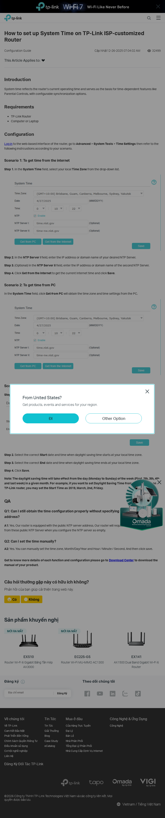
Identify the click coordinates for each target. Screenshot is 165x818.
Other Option (113, 418)
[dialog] (82, 409)
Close (147, 391)
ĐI (51, 418)
